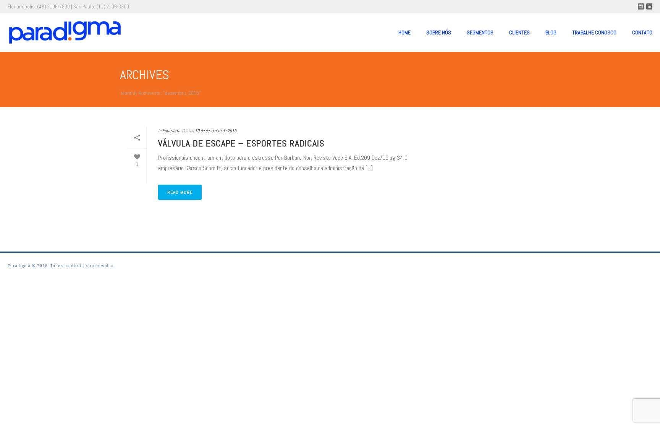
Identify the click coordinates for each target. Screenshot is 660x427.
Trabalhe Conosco (594, 32)
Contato (642, 32)
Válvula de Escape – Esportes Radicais (241, 143)
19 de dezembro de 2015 (215, 131)
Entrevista (171, 131)
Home (404, 32)
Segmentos (480, 32)
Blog (550, 32)
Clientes (519, 32)
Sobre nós (438, 32)
